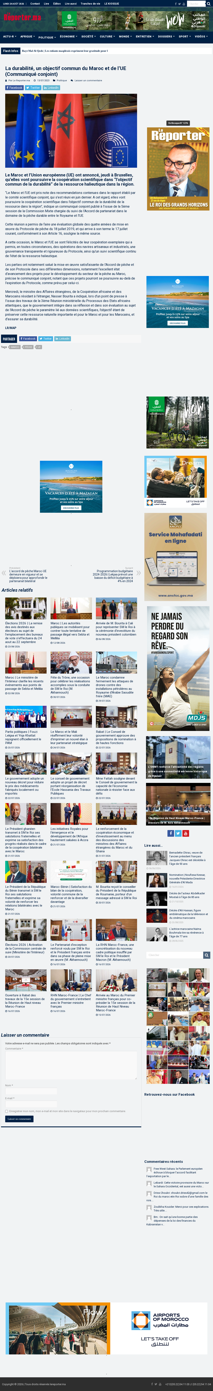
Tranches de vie (90, 3)
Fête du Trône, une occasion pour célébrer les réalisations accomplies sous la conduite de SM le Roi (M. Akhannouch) (70, 685)
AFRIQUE (26, 36)
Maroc (15, 347)
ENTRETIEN (143, 36)
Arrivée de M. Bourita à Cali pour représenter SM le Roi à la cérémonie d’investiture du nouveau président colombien (116, 628)
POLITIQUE (45, 37)
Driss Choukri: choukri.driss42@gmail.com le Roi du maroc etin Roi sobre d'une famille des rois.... (177, 1196)
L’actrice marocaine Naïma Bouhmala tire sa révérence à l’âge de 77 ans (186, 932)
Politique (62, 80)
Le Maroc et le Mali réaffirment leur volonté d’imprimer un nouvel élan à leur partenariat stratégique (69, 737)
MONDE (124, 36)
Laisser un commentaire (88, 80)
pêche (28, 347)
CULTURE (106, 36)
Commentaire (14, 1048)
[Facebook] (176, 3)
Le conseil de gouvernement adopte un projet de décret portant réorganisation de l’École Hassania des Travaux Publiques (71, 786)
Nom (9, 1085)
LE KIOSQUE (111, 3)
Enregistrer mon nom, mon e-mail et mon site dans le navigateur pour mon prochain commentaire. (67, 1111)
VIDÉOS (200, 36)
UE (39, 347)
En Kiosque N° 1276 (178, 123)
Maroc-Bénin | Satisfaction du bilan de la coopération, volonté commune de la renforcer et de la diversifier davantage (71, 894)
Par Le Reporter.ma (19, 80)
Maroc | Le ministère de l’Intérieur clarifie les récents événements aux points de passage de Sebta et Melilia (24, 683)
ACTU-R (8, 36)
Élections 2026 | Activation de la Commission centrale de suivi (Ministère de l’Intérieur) (25, 948)
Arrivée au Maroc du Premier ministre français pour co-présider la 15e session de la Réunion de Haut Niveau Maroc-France (115, 1002)
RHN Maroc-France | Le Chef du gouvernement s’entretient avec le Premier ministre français (71, 1000)
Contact (35, 3)
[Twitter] (179, 3)
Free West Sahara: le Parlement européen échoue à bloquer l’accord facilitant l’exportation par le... (174, 1172)
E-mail (9, 1098)
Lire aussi (71, 3)
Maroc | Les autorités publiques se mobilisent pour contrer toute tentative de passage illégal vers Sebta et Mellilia (70, 630)
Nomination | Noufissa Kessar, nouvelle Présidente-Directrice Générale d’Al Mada (187, 878)
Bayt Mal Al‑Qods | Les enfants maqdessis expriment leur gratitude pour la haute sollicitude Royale (80, 50)
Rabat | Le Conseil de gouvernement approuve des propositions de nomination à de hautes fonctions (116, 737)
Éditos (57, 3)
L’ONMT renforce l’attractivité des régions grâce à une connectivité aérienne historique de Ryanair (177, 771)
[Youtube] (184, 3)
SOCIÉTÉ (87, 36)
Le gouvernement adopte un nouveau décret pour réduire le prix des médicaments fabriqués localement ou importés (24, 786)
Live (46, 3)
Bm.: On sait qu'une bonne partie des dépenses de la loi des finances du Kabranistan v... (172, 1220)
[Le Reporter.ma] (22, 16)
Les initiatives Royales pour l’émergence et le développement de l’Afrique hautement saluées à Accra (69, 834)
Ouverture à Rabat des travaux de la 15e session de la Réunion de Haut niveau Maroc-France (25, 1000)
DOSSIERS (165, 36)
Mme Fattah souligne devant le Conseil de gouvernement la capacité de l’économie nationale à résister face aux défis (116, 786)
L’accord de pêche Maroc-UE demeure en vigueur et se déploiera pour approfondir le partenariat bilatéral (28, 575)
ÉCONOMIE (67, 36)
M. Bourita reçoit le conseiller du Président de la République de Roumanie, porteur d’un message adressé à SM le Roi (116, 892)
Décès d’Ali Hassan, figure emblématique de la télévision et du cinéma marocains (188, 914)
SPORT (183, 36)
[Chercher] (209, 4)
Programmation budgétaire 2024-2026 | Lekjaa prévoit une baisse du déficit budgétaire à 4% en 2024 (113, 575)
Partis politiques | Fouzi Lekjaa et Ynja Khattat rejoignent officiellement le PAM (23, 737)
